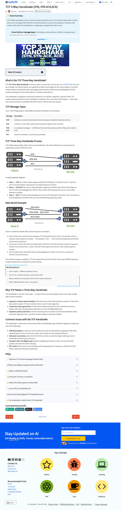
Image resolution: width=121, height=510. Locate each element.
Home (23, 2)
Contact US (12, 469)
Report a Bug (42, 416)
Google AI (38, 409)
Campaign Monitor (15, 492)
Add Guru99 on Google (44, 11)
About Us (11, 466)
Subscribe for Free (73, 438)
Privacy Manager (101, 504)
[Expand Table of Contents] (42, 72)
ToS (77, 504)
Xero (9, 494)
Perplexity (21, 409)
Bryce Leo (14, 11)
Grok (30, 409)
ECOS (10, 484)
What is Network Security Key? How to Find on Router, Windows (30, 278)
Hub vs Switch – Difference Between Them (23, 271)
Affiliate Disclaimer (67, 504)
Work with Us (12, 471)
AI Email (105, 2)
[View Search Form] (111, 2)
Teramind (11, 486)
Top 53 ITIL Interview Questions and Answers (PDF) (26, 275)
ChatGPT (11, 409)
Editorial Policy (86, 504)
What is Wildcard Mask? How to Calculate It (23, 282)
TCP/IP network (68, 84)
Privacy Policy (53, 504)
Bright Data (12, 489)
